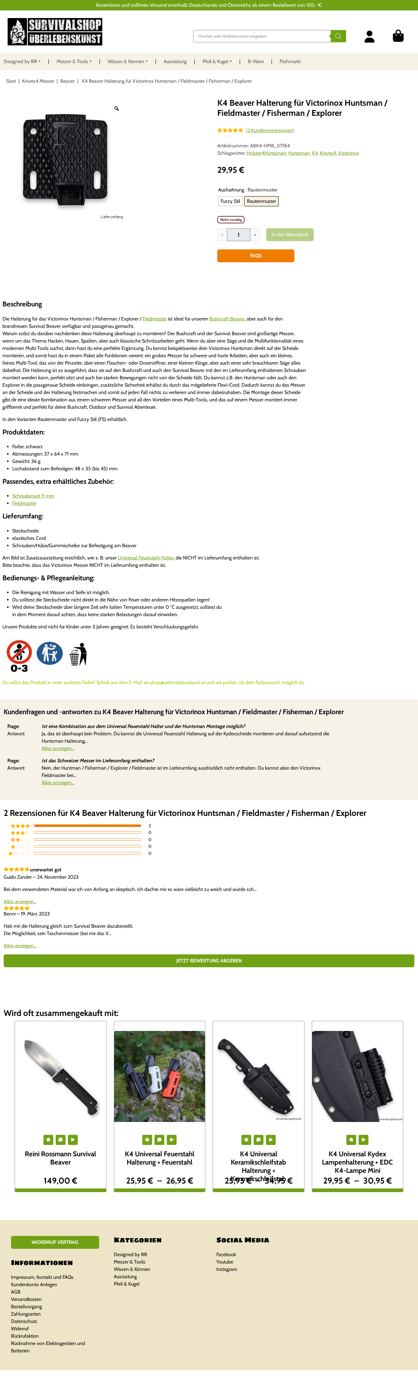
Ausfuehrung (231, 190)
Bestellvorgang (26, 1306)
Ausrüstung (175, 61)
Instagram (226, 1269)
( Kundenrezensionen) (270, 130)
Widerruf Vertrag (55, 1242)
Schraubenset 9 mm (33, 496)
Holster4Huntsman (266, 153)
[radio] (230, 201)
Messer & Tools (72, 61)
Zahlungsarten (26, 1314)
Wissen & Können (126, 61)
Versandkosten (26, 1299)
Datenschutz (24, 1321)
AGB (16, 1292)
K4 (315, 153)
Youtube (224, 1262)
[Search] (338, 36)
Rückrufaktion (25, 1336)
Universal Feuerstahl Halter (146, 558)
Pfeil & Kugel (215, 61)
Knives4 (328, 153)
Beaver (67, 81)
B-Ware (256, 61)
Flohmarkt (290, 61)
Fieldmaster (155, 319)
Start (11, 81)
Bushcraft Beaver (226, 319)
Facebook (226, 1254)
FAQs (256, 256)
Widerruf (20, 1329)
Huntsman (299, 153)
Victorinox (348, 153)
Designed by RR (20, 61)
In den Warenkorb (289, 234)
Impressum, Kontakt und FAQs (42, 1277)
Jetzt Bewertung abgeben (209, 961)
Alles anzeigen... (58, 748)
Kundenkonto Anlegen (34, 1284)
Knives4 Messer (38, 81)
